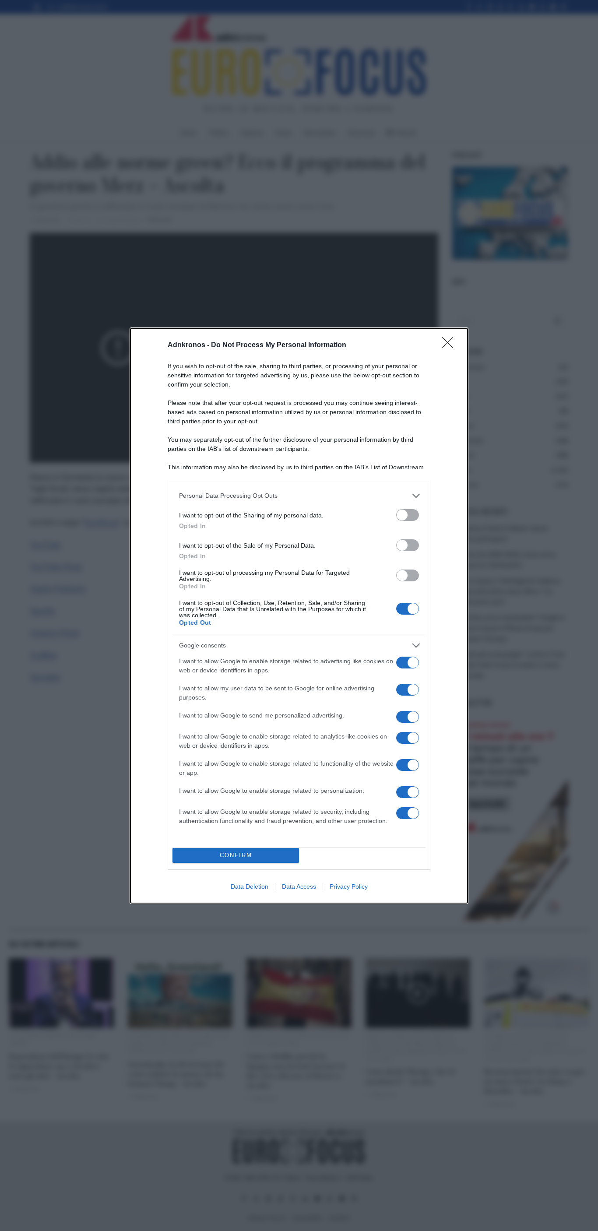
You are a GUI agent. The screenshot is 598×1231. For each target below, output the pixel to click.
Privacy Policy (349, 886)
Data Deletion (249, 886)
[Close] (450, 345)
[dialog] (299, 615)
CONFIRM (236, 855)
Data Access (299, 886)
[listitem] (299, 495)
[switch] (407, 515)
